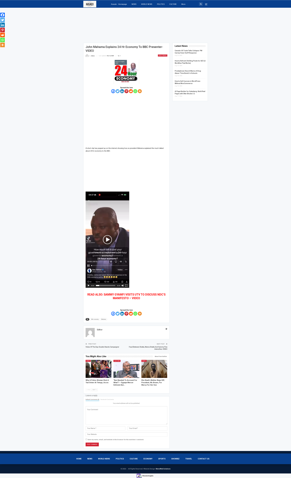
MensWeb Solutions (163, 469)
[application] (107, 240)
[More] (140, 91)
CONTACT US (203, 459)
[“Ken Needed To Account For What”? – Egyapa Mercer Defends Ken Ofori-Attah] (126, 369)
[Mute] (123, 285)
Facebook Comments (107, 399)
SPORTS (162, 459)
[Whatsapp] (135, 91)
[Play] (88, 285)
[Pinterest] (126, 91)
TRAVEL (188, 459)
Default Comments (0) (92, 399)
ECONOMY (147, 459)
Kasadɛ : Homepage (119, 4)
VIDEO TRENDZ (163, 55)
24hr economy (95, 319)
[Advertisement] (145, 24)
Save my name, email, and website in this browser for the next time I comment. (116, 439)
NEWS (134, 4)
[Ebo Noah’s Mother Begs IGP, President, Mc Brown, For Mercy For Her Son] (154, 369)
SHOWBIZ (175, 459)
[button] (107, 239)
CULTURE (173, 4)
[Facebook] (113, 91)
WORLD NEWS (146, 4)
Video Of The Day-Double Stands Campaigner (102, 347)
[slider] (105, 285)
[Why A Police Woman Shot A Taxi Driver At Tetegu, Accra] (99, 369)
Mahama (103, 319)
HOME (79, 459)
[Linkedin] (122, 91)
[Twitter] (118, 91)
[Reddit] (131, 91)
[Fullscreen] (126, 285)
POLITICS (161, 4)
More (183, 4)
